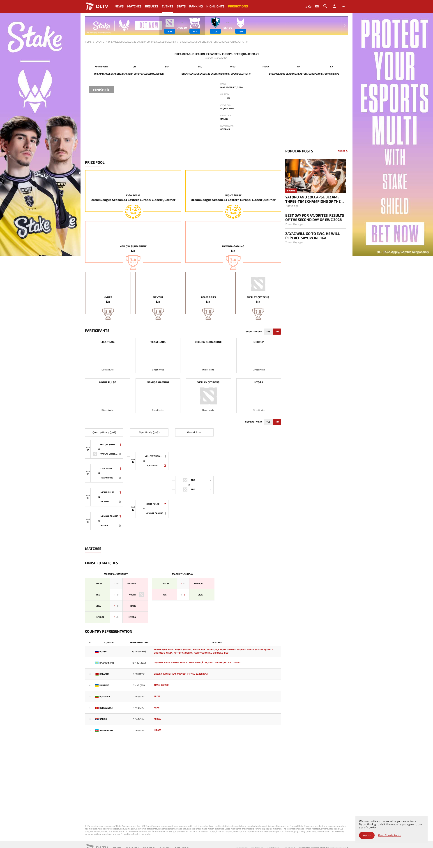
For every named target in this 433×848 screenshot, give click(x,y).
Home (88, 41)
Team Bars (208, 297)
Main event (101, 66)
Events (167, 6)
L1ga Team (133, 195)
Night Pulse (233, 195)
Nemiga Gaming (233, 246)
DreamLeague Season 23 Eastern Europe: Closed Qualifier (129, 73)
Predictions (238, 6)
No (277, 331)
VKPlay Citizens (258, 297)
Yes (268, 331)
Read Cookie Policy (389, 835)
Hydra (108, 297)
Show (341, 151)
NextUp (158, 297)
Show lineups (254, 331)
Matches (134, 6)
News (119, 6)
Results (151, 6)
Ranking (196, 6)
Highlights (215, 6)
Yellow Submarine (133, 246)
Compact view (253, 421)
